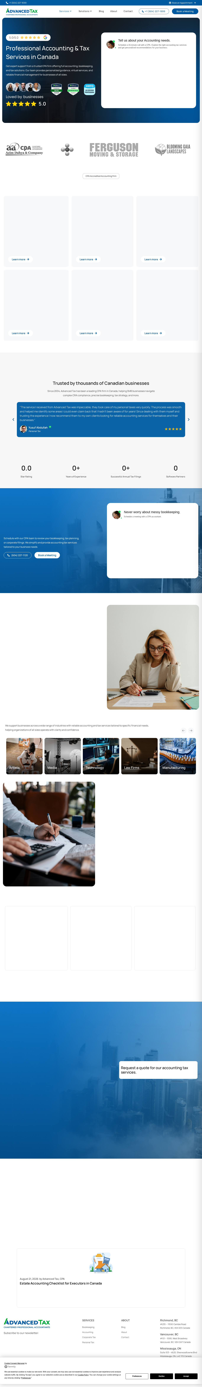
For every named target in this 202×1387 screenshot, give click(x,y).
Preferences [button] (26, 1378)
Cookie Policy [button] (83, 1375)
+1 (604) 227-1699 (17, 2)
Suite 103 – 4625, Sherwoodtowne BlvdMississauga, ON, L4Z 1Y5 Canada (178, 1352)
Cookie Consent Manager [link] (14, 1363)
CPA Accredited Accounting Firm (101, 176)
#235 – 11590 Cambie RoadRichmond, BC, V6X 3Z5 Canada (175, 1324)
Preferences (137, 1376)
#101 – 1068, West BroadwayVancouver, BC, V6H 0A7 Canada (175, 1338)
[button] (13, 419)
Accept (186, 1376)
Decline (161, 1376)
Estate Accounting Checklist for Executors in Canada (61, 1283)
